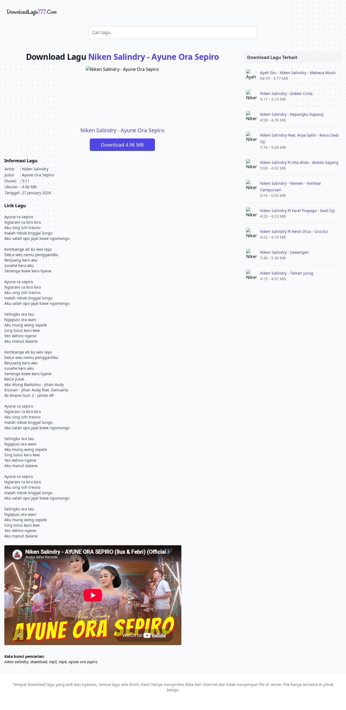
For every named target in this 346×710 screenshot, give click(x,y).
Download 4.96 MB (122, 144)
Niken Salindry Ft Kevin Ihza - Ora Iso (294, 231)
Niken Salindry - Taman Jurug (286, 273)
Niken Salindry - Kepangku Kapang (292, 114)
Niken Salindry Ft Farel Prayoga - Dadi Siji (297, 210)
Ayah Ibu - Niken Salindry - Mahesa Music (298, 72)
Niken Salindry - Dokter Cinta (286, 93)
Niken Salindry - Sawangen (284, 252)
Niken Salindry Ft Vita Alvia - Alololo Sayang (299, 162)
